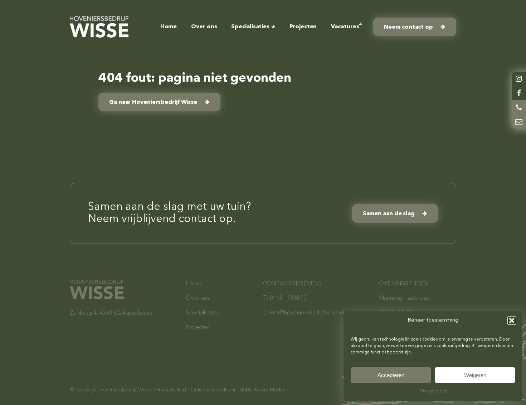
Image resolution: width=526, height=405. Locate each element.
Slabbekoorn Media (261, 389)
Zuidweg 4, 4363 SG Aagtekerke (111, 313)
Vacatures (345, 26)
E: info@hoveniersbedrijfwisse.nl (303, 313)
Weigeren (475, 375)
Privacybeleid (433, 391)
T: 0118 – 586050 (284, 298)
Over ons (204, 27)
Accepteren (391, 375)
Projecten (303, 27)
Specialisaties (250, 27)
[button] (511, 320)
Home (168, 27)
